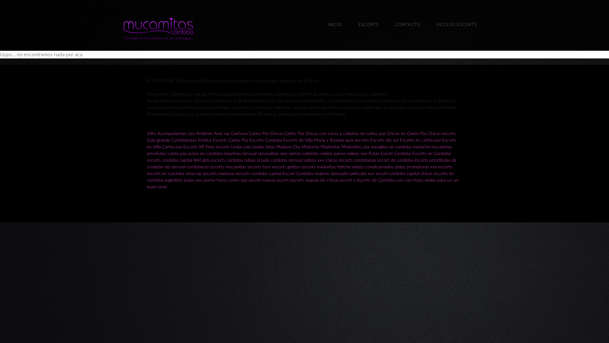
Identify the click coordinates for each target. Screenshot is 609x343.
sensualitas (268, 153)
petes (400, 167)
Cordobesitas (184, 140)
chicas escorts (339, 160)
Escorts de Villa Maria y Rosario (313, 140)
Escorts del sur (384, 140)
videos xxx (357, 153)
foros (222, 180)
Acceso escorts (457, 25)
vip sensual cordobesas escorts (194, 167)
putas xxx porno (199, 180)
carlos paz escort (244, 180)
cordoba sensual (287, 160)
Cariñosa (239, 133)
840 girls (201, 160)
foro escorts (274, 167)
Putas (374, 153)
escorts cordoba (227, 160)
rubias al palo (257, 160)
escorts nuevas (304, 180)
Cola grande (158, 140)
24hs (151, 133)
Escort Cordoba (396, 153)
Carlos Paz (259, 133)
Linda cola (241, 147)
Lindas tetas (263, 147)
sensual (249, 153)
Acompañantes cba (176, 133)
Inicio (335, 25)
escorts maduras (219, 174)
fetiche (344, 167)
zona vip (194, 174)
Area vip (222, 133)
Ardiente (204, 133)
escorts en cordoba (165, 174)
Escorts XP (193, 147)
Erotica (205, 140)
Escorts (368, 25)
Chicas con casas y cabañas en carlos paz (345, 133)
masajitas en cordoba (391, 147)
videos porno (333, 153)
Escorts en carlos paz (420, 140)
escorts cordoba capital (169, 160)
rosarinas (232, 153)
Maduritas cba (356, 147)
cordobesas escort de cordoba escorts (391, 160)
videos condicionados (373, 167)
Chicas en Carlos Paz (407, 133)
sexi (283, 153)
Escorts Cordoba (266, 140)
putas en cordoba (205, 153)
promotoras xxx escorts (429, 167)
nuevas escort (275, 180)
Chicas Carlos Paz (287, 133)
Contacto (407, 25)
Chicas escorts (442, 133)
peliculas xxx (362, 174)
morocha (421, 147)
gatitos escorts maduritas (311, 167)
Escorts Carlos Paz (230, 140)
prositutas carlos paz (167, 153)
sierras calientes (304, 153)
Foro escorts (218, 147)
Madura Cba (288, 147)
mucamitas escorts (244, 167)
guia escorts (357, 140)
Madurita (310, 147)
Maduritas (330, 147)
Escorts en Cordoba (431, 153)
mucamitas (441, 147)
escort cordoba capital (397, 174)
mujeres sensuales (331, 174)
